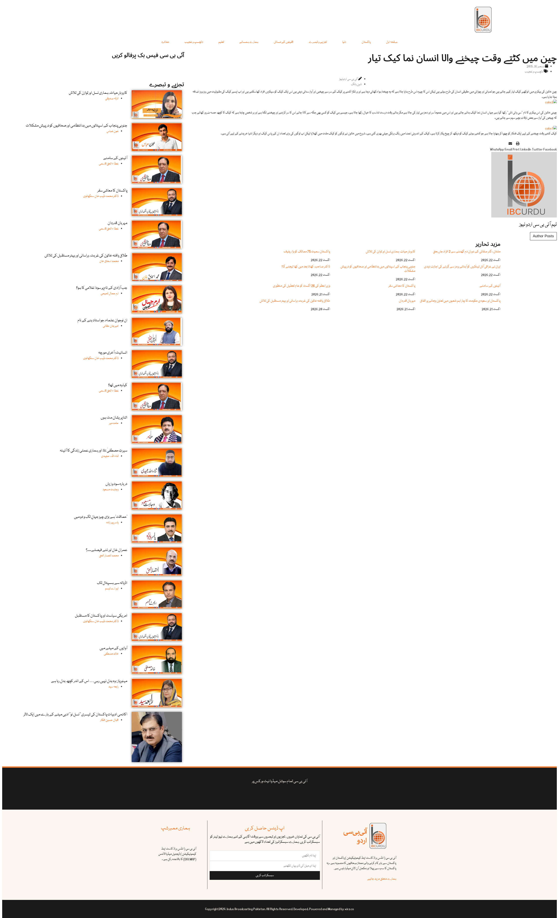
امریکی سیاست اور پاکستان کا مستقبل (101, 616)
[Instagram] (246, 795)
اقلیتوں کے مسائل (283, 42)
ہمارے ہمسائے (248, 42)
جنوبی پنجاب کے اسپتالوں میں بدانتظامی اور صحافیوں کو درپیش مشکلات (377, 269)
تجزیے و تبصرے (318, 42)
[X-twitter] (299, 795)
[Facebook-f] (312, 795)
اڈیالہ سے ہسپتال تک (112, 583)
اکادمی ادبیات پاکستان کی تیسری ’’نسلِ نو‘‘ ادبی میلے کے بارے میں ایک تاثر (75, 715)
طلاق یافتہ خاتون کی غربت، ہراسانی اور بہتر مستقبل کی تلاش (295, 301)
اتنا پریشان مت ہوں (114, 418)
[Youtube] (286, 795)
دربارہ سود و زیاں (116, 484)
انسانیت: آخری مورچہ (112, 353)
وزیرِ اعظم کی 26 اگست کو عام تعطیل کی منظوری (301, 286)
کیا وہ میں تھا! (117, 385)
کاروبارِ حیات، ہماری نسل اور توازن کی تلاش (390, 251)
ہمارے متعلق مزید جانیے (381, 879)
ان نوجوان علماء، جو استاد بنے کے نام (102, 320)
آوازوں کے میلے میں (113, 648)
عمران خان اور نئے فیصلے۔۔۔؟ (106, 550)
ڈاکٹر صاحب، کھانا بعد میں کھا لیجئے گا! (306, 266)
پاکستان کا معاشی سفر (401, 286)
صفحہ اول (391, 42)
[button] (550, 147)
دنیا (344, 42)
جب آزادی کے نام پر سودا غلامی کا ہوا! (101, 288)
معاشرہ (165, 42)
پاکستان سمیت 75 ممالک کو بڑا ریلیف (307, 251)
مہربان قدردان (407, 301)
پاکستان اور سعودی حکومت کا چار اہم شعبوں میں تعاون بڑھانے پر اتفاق (460, 301)
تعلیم (221, 42)
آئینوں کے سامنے (490, 286)
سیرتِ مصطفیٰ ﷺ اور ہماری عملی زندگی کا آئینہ (93, 451)
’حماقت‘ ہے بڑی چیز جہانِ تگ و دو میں (100, 517)
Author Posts (543, 236)
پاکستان (366, 42)
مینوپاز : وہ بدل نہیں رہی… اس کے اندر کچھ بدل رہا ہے (89, 681)
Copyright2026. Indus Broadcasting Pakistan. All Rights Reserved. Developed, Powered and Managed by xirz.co (279, 909)
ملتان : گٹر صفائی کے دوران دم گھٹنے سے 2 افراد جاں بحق (466, 251)
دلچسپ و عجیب (194, 42)
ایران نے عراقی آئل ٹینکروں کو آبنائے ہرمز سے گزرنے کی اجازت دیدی (462, 266)
